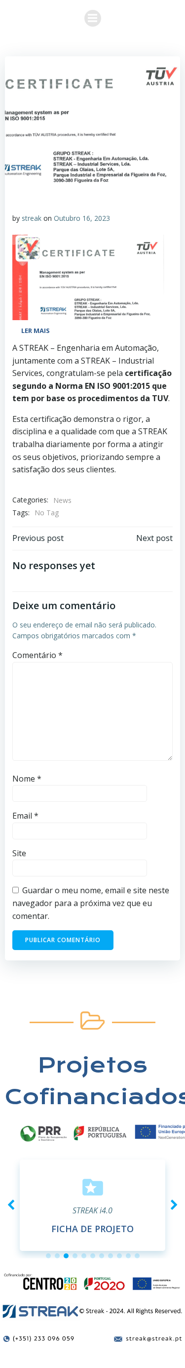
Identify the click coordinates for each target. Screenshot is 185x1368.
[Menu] (92, 18)
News (62, 500)
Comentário (37, 655)
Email (25, 815)
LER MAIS (35, 330)
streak (31, 218)
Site (19, 853)
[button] (48, 1255)
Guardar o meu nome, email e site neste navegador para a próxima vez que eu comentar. (90, 903)
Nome (26, 778)
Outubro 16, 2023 (82, 218)
